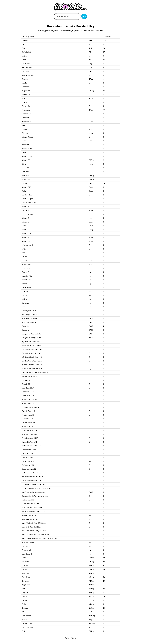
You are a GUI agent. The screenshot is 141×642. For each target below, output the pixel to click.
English (67, 638)
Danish (73, 638)
